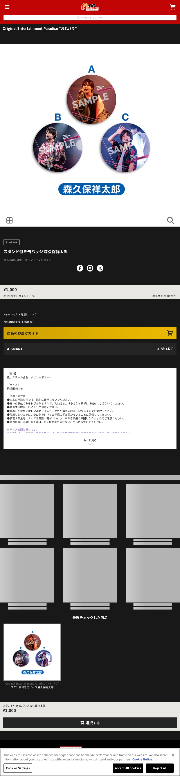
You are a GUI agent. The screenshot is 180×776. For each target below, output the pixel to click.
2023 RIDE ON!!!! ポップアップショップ (27, 259)
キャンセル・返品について (21, 314)
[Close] (173, 755)
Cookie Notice (142, 759)
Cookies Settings (18, 768)
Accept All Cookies (128, 768)
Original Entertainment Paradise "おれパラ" (40, 28)
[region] (90, 762)
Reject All (160, 768)
